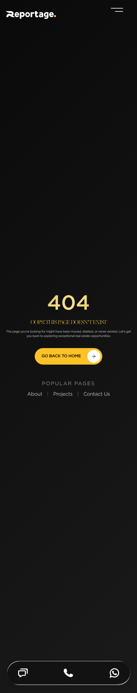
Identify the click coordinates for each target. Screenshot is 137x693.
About (34, 394)
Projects (62, 394)
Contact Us (96, 394)
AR (108, 9)
